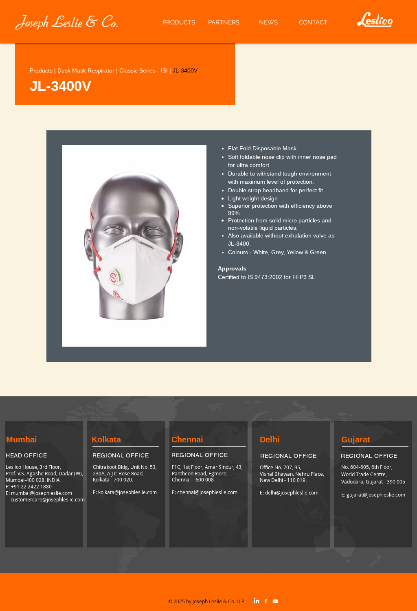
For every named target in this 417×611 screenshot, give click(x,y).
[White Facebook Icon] (266, 601)
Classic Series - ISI (143, 70)
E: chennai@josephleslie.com (204, 492)
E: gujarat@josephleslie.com (373, 494)
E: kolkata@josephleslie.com (125, 492)
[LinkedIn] (256, 601)
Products (41, 70)
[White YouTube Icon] (275, 601)
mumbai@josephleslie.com (41, 493)
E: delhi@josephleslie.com (289, 492)
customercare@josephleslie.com (48, 499)
